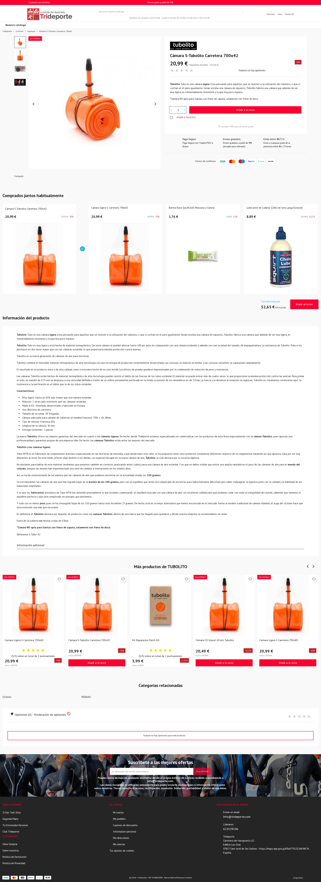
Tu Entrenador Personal (15, 825)
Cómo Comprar (10, 844)
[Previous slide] (33, 104)
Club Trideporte (11, 831)
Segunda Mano (10, 818)
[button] (20, 42)
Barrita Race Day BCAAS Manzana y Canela (192, 207)
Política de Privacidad (14, 863)
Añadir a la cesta (245, 109)
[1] (172, 70)
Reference (22, 534)
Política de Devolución (14, 856)
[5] (191, 70)
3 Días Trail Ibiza (12, 812)
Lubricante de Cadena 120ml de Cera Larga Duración (275, 207)
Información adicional (30, 545)
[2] (177, 70)
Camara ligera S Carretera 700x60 (109, 207)
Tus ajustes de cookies (122, 850)
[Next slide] (155, 104)
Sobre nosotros (11, 850)
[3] (182, 70)
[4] (187, 70)
